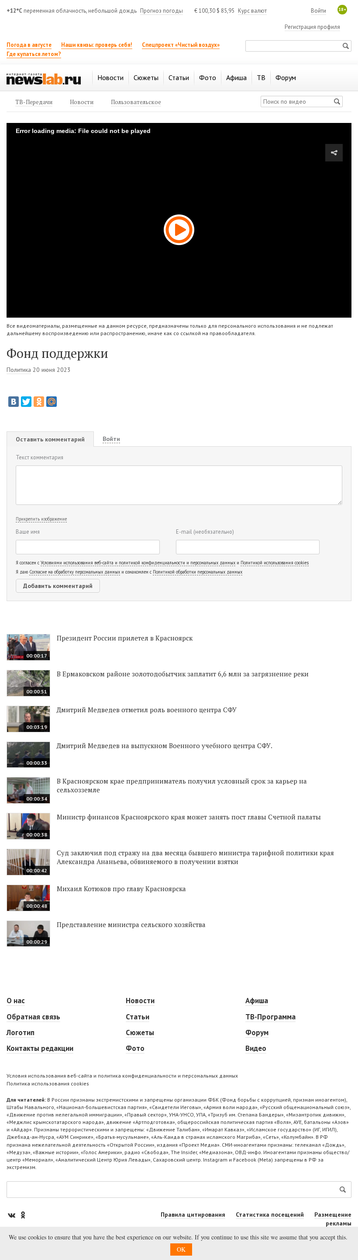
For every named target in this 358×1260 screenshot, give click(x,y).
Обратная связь (33, 1017)
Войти (318, 10)
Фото (135, 1048)
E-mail (205, 531)
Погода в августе (29, 45)
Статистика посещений (270, 1214)
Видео (255, 1048)
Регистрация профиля (312, 27)
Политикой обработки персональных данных (197, 572)
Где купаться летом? (34, 54)
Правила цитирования (193, 1214)
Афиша (256, 1000)
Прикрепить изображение (41, 519)
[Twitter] (26, 401)
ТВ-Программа (270, 1017)
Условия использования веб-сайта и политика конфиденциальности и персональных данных (122, 1075)
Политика (19, 370)
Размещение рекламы (332, 1219)
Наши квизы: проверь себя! (96, 45)
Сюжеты (140, 1032)
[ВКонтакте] (13, 401)
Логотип (20, 1032)
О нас (16, 1000)
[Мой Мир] (51, 401)
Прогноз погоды (161, 10)
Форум (256, 1032)
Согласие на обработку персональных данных (74, 572)
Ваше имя (28, 531)
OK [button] (181, 1249)
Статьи (137, 1017)
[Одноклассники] (39, 401)
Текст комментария (39, 457)
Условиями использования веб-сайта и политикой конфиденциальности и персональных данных (138, 563)
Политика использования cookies (48, 1083)
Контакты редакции (40, 1048)
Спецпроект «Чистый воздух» (181, 45)
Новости (140, 1000)
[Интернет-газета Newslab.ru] (44, 78)
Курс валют (252, 10)
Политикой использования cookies (275, 563)
